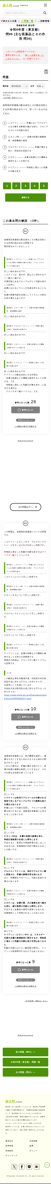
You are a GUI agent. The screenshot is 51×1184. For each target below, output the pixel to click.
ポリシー (33, 1151)
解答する (25, 197)
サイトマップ (11, 1155)
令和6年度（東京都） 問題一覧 (25, 1062)
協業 (31, 1146)
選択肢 (6, 86)
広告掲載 (33, 1141)
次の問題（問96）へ (25, 1072)
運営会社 (9, 1141)
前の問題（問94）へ (25, 1052)
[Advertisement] (25, 469)
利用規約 (9, 1151)
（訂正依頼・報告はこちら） (13, 97)
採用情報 (9, 1146)
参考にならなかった (25, 420)
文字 (32, 86)
